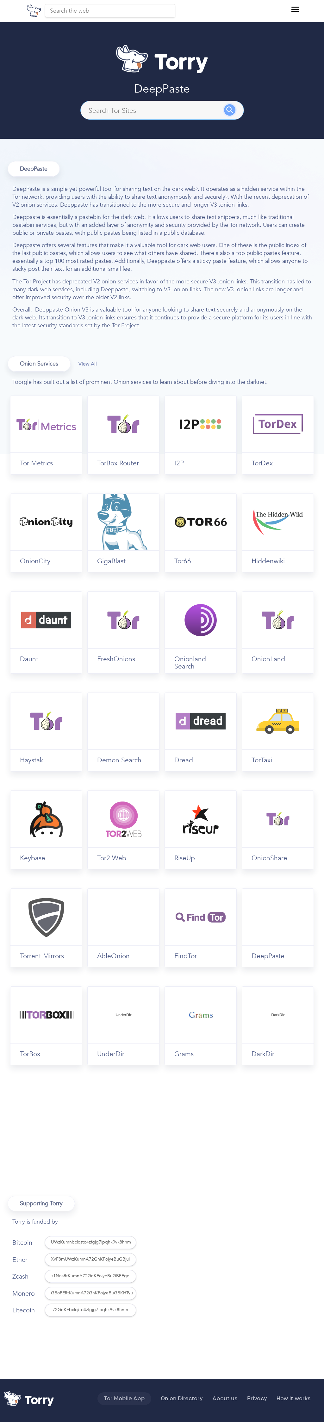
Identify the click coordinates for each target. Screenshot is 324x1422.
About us (225, 1398)
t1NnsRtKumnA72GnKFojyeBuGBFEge (90, 1276)
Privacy (257, 1398)
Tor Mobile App (124, 1398)
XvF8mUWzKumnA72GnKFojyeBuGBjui (90, 1259)
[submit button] (234, 112)
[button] (295, 9)
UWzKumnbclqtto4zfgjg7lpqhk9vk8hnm (91, 1242)
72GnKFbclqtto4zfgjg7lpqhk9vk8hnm (90, 1310)
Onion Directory (182, 1398)
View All (87, 363)
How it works (294, 1398)
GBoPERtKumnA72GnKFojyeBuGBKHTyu (92, 1293)
